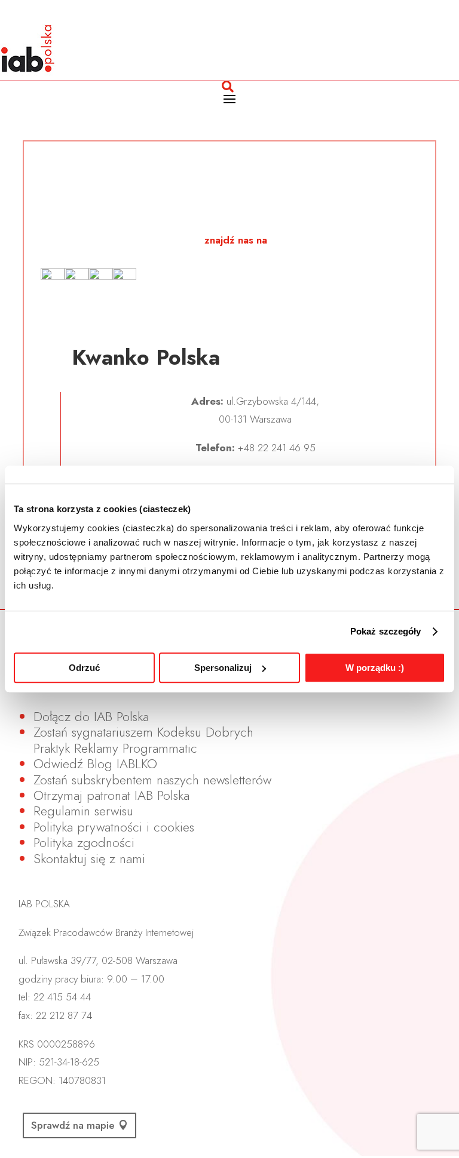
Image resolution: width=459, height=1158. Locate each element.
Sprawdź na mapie (73, 1125)
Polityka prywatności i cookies (113, 826)
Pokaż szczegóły (385, 631)
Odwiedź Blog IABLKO (95, 763)
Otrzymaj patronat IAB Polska (111, 795)
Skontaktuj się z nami (89, 858)
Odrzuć (84, 668)
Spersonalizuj (223, 668)
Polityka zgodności (83, 842)
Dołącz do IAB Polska (91, 716)
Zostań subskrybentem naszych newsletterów (152, 779)
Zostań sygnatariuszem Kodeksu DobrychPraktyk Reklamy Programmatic (143, 739)
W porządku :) (374, 668)
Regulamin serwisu (83, 810)
